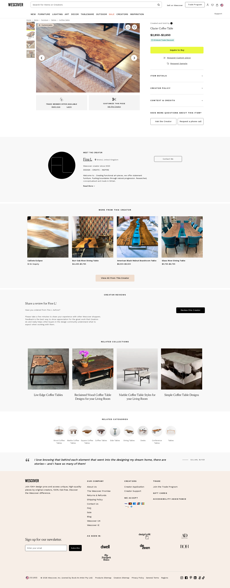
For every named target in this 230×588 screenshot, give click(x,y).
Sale (89, 512)
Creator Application (134, 486)
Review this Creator (190, 310)
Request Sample (178, 63)
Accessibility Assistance (169, 499)
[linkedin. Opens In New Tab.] (195, 578)
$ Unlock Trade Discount (164, 40)
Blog (89, 516)
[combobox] (96, 5)
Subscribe (75, 548)
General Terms (152, 578)
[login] (207, 4)
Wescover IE (93, 525)
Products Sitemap (103, 578)
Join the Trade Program (165, 486)
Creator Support (132, 491)
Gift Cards (160, 493)
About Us (92, 486)
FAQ (89, 508)
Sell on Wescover (175, 5)
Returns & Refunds (96, 495)
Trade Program (195, 4)
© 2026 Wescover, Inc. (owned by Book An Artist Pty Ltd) (67, 578)
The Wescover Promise (98, 491)
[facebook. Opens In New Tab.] (186, 578)
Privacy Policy (138, 578)
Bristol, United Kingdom (107, 160)
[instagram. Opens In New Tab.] (182, 578)
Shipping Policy (95, 499)
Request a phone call (191, 121)
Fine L (87, 159)
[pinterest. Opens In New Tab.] (190, 578)
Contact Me (168, 159)
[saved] (212, 5)
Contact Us (92, 504)
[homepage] (17, 4)
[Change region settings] (221, 5)
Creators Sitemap (121, 578)
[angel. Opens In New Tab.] (199, 578)
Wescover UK (93, 521)
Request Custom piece (179, 58)
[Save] (134, 27)
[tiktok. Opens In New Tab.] (203, 577)
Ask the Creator (163, 121)
